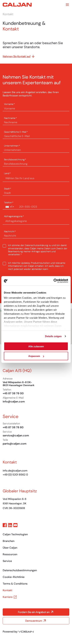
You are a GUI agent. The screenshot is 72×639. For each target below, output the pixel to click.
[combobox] (9, 206)
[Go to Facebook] (5, 525)
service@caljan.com (16, 435)
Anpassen (34, 356)
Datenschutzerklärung (36, 245)
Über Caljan (10, 547)
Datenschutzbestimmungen (20, 570)
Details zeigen (53, 336)
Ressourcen (10, 554)
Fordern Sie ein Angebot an (34, 612)
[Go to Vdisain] (26, 632)
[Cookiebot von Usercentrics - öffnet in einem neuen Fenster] (53, 281)
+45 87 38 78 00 (13, 393)
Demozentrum (33, 621)
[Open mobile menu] (67, 5)
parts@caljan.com (14, 443)
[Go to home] (17, 5)
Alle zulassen (36, 346)
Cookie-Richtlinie (13, 577)
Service (7, 561)
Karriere (8, 597)
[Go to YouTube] (15, 525)
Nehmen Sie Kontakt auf (16, 56)
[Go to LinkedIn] (10, 525)
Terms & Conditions (15, 583)
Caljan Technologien (15, 534)
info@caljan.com (14, 401)
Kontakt (7, 590)
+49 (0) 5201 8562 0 (15, 474)
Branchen (8, 541)
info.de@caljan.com (15, 470)
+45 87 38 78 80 (13, 427)
